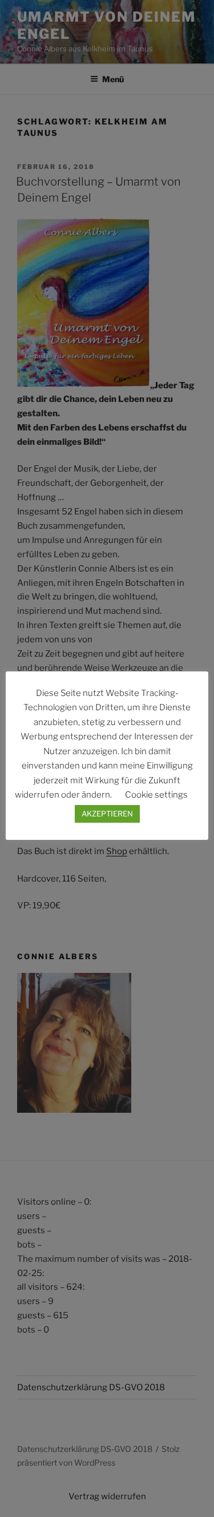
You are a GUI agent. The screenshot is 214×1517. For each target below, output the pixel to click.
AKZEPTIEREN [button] (107, 813)
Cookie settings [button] (156, 795)
